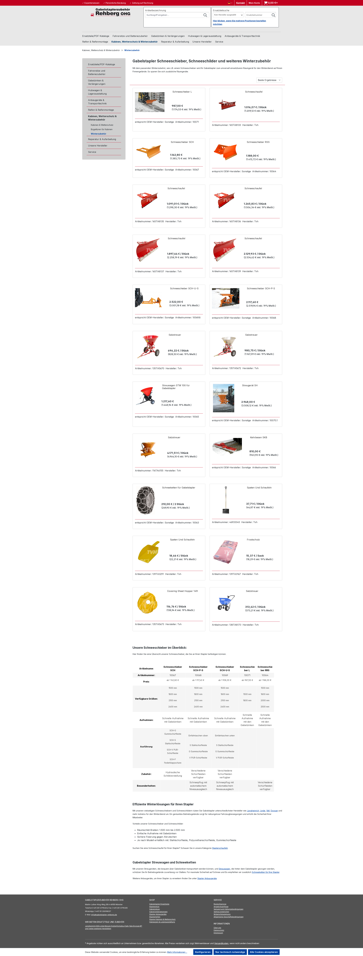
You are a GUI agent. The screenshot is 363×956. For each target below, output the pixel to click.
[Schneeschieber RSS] (225, 152)
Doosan (274, 810)
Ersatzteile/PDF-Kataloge (101, 64)
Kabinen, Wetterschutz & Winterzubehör (102, 118)
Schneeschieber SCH (182, 142)
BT (141, 926)
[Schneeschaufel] (225, 103)
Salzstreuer (175, 334)
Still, (98, 926)
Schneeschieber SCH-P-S (261, 288)
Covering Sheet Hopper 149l (182, 591)
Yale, (131, 926)
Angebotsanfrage (221, 907)
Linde (262, 810)
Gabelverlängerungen (158, 912)
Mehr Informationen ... (177, 952)
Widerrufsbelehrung (222, 914)
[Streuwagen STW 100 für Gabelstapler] (145, 396)
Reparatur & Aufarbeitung (102, 139)
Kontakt (240, 2)
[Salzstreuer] (148, 346)
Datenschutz (219, 930)
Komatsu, (120, 926)
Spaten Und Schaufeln (259, 487)
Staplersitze (154, 907)
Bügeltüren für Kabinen (101, 129)
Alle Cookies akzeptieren (264, 952)
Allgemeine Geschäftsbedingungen (228, 917)
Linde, (102, 926)
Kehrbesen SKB (258, 437)
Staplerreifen (154, 917)
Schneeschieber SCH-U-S (184, 288)
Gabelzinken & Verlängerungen (96, 82)
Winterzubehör (98, 134)
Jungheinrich (253, 810)
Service (92, 152)
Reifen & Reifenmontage (101, 109)
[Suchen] (205, 15)
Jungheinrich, (90, 926)
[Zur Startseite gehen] (110, 12)
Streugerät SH (250, 385)
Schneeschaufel (253, 91)
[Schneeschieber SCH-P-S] (225, 298)
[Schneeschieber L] (149, 102)
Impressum (218, 933)
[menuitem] (181, 904)
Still (268, 810)
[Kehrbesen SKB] (227, 447)
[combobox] (173, 15)
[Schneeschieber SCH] (149, 151)
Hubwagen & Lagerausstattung (97, 92)
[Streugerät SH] (224, 398)
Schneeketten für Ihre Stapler (265, 872)
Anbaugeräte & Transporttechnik (97, 102)
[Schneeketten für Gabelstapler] (145, 500)
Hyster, (114, 926)
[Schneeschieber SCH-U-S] (148, 298)
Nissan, (108, 926)
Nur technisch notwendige (230, 952)
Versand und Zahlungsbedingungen (228, 909)
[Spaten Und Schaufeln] (225, 500)
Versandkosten (221, 943)
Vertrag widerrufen (221, 912)
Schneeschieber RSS (258, 142)
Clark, (126, 926)
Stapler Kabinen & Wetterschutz (162, 919)
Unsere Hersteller (97, 145)
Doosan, (136, 926)
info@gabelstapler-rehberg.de (104, 915)
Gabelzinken (154, 909)
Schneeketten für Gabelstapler (178, 487)
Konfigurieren (203, 952)
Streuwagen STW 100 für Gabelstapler (176, 387)
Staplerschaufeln (220, 848)
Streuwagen (224, 869)
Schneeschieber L (182, 91)
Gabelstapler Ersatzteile (159, 904)
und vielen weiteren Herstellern (98, 929)
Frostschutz (253, 539)
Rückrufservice (220, 904)
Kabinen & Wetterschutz (102, 125)
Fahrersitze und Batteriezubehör (96, 72)
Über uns (217, 928)
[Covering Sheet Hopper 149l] (147, 603)
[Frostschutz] (225, 552)
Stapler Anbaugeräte (207, 878)
